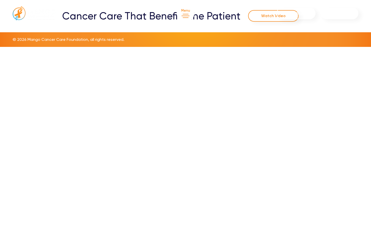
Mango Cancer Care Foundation (58, 39)
